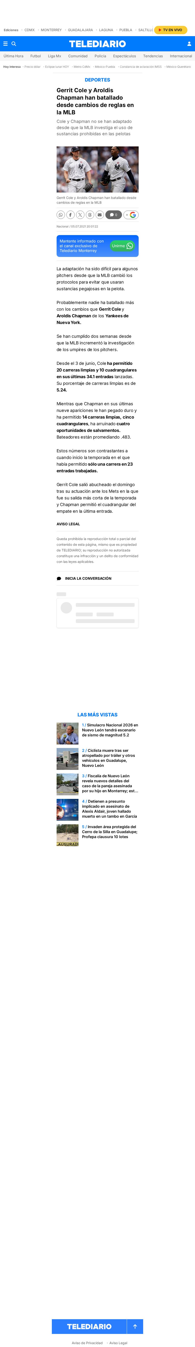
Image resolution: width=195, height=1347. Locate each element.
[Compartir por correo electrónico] (100, 215)
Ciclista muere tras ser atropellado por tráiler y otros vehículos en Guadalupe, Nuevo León (108, 758)
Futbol (35, 56)
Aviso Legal (118, 1343)
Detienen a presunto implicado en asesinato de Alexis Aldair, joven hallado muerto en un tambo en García (109, 809)
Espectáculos (124, 56)
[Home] (97, 43)
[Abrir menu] (5, 43)
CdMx (29, 30)
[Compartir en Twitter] (80, 215)
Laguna (106, 30)
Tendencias (153, 56)
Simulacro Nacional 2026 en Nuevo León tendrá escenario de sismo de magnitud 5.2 (110, 730)
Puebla (125, 30)
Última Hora (13, 56)
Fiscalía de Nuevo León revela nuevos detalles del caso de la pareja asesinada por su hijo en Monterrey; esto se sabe (109, 785)
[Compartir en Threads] (90, 215)
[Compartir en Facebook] (70, 215)
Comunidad (78, 56)
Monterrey (51, 30)
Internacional (181, 56)
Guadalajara (80, 30)
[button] (131, 215)
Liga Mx (54, 56)
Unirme (118, 245)
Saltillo (146, 30)
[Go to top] (135, 1326)
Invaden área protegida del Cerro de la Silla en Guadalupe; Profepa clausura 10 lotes (109, 831)
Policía (100, 56)
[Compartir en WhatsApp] (61, 215)
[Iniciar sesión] (189, 44)
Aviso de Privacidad (87, 1343)
